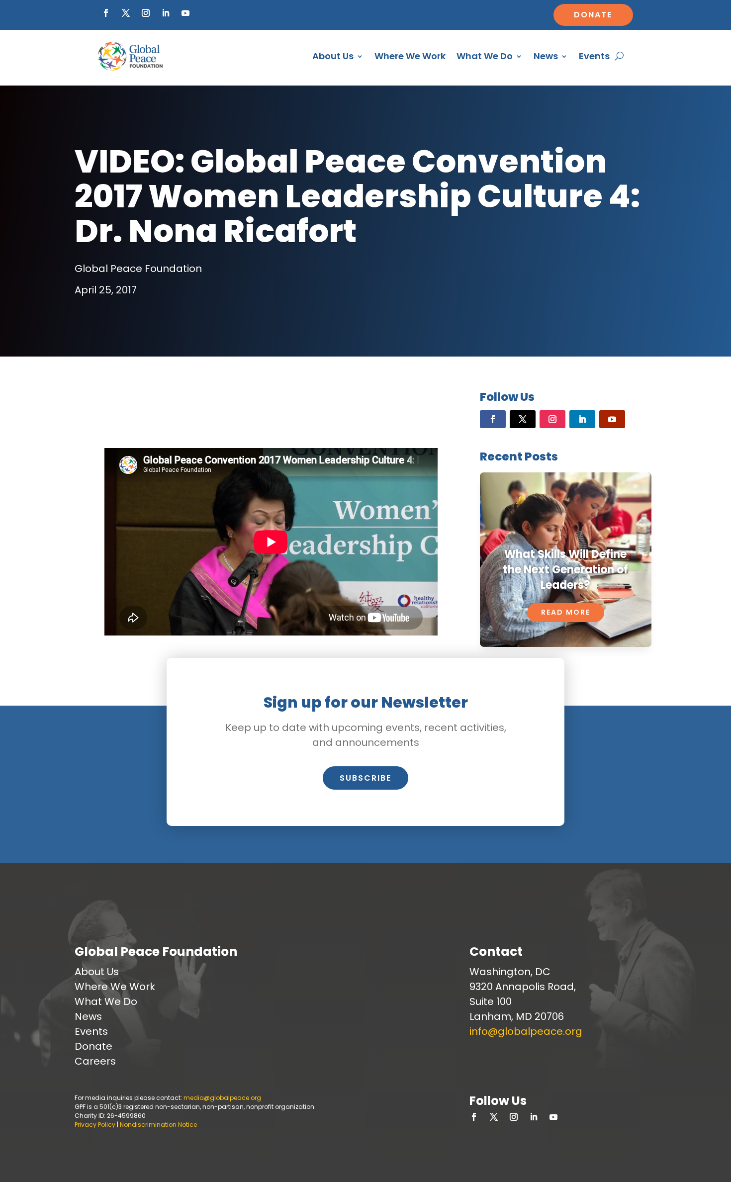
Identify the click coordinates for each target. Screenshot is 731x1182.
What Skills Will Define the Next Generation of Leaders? (565, 569)
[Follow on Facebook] (106, 13)
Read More (565, 612)
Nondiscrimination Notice (158, 1124)
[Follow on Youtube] (185, 13)
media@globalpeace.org (222, 1097)
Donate (593, 14)
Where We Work (410, 56)
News (546, 56)
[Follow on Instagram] (146, 13)
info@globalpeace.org (525, 1031)
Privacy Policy (95, 1124)
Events (594, 56)
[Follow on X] (126, 13)
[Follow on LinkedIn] (166, 13)
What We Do (485, 56)
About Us (333, 56)
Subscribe (365, 778)
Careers (95, 1061)
